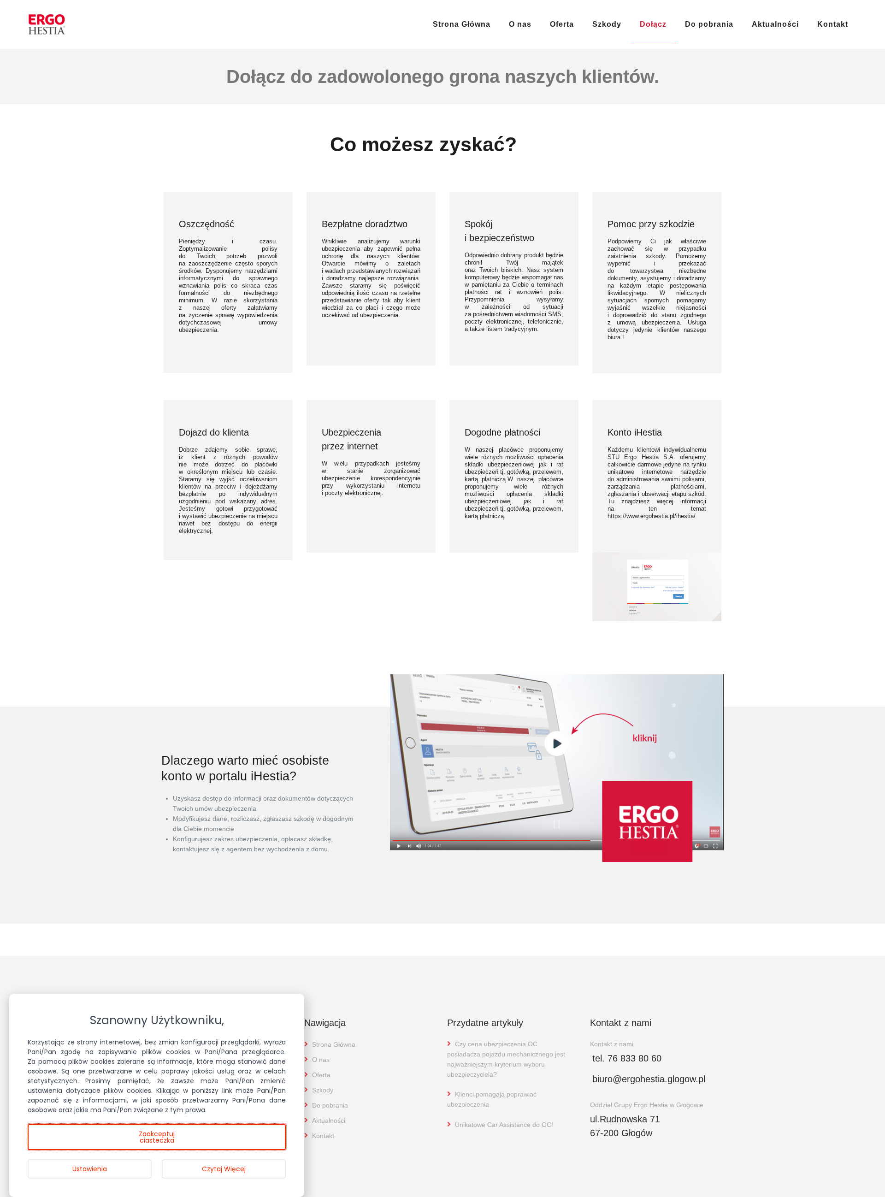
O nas (520, 24)
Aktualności (775, 24)
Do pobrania (709, 24)
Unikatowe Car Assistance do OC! (503, 1124)
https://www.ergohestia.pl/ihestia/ (652, 516)
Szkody (606, 24)
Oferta (562, 24)
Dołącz (653, 24)
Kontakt (832, 24)
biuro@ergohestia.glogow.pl (648, 1079)
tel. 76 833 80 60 (626, 1058)
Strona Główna (461, 24)
